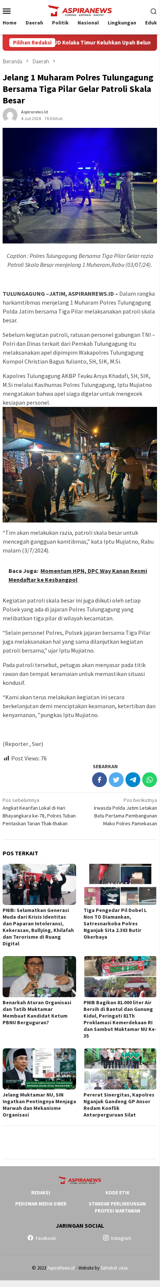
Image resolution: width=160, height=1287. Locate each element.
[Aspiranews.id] (80, 10)
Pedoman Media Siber (40, 1204)
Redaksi (40, 1193)
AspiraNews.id (61, 1268)
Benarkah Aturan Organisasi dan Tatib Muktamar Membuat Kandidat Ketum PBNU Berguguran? (37, 1012)
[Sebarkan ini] (99, 779)
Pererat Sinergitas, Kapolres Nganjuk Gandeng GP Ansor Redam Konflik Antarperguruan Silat (119, 1104)
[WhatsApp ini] (149, 779)
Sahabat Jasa (114, 1268)
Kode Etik (117, 1193)
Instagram (121, 1238)
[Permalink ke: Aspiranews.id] (10, 115)
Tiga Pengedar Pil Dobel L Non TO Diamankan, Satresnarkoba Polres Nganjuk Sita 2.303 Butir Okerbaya (115, 923)
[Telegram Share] (132, 779)
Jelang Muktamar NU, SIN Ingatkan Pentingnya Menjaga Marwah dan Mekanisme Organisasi (39, 1104)
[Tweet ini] (116, 779)
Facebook (46, 1238)
